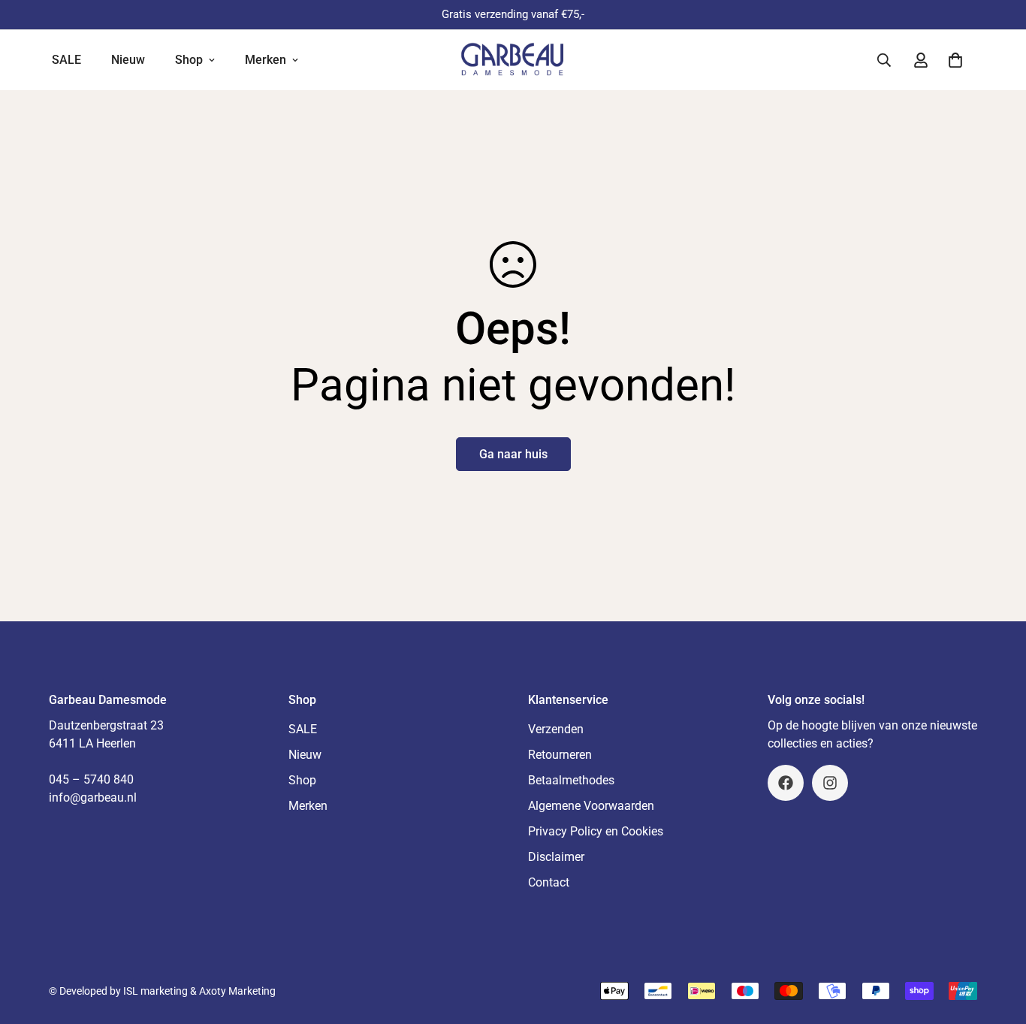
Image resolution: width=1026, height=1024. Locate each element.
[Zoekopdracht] (884, 60)
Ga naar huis (513, 454)
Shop (189, 60)
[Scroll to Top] (996, 942)
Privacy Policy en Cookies (595, 831)
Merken (265, 60)
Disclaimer (556, 857)
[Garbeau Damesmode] (512, 59)
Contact (548, 882)
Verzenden (556, 729)
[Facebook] (786, 783)
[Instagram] (830, 783)
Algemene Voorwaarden (591, 806)
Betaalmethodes (571, 780)
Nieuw (128, 60)
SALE (66, 60)
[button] (955, 60)
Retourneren (560, 755)
